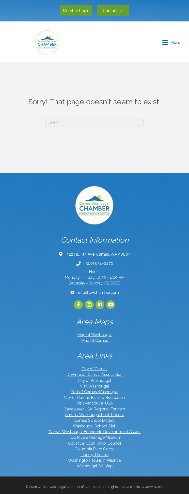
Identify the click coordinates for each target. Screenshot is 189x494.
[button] (76, 10)
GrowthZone (154, 487)
